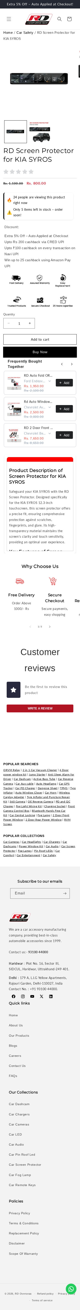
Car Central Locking (22, 815)
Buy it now (40, 352)
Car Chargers (52, 841)
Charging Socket (54, 806)
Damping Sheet (48, 788)
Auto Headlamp (46, 783)
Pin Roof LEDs (43, 850)
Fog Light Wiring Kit (29, 806)
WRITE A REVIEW (40, 708)
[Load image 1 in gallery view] (15, 132)
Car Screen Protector (25, 1164)
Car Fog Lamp (20, 1175)
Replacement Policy (24, 1233)
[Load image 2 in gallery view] (40, 132)
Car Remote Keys (22, 1185)
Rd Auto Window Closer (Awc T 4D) (38, 401)
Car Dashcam (22, 779)
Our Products (19, 1035)
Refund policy (45, 1293)
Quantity (9, 314)
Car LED (15, 1134)
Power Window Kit (31, 846)
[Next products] (72, 364)
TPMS (64, 788)
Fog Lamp (44, 815)
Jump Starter (37, 774)
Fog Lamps (25, 850)
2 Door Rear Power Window (44, 819)
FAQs (13, 1076)
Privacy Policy (19, 1213)
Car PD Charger (25, 788)
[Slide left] (30, 627)
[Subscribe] (65, 893)
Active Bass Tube (44, 779)
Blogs (13, 1045)
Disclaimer (17, 1243)
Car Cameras (11, 841)
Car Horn (51, 792)
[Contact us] (71, 1289)
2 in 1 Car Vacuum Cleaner (40, 770)
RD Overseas (23, 1293)
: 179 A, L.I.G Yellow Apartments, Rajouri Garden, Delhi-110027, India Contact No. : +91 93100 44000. (38, 983)
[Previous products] (62, 364)
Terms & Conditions (24, 1223)
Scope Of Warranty (23, 1253)
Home (8, 32)
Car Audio (52, 846)
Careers (15, 1055)
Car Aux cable (25, 783)
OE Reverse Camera (40, 801)
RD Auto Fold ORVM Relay (38, 375)
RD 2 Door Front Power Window (38, 428)
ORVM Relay (11, 770)
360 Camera (17, 801)
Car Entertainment (28, 855)
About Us (16, 1025)
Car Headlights (31, 841)
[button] (9, 19)
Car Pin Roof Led (22, 1154)
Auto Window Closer (28, 792)
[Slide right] (50, 627)
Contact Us (17, 1066)
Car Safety (24, 32)
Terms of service (42, 1300)
